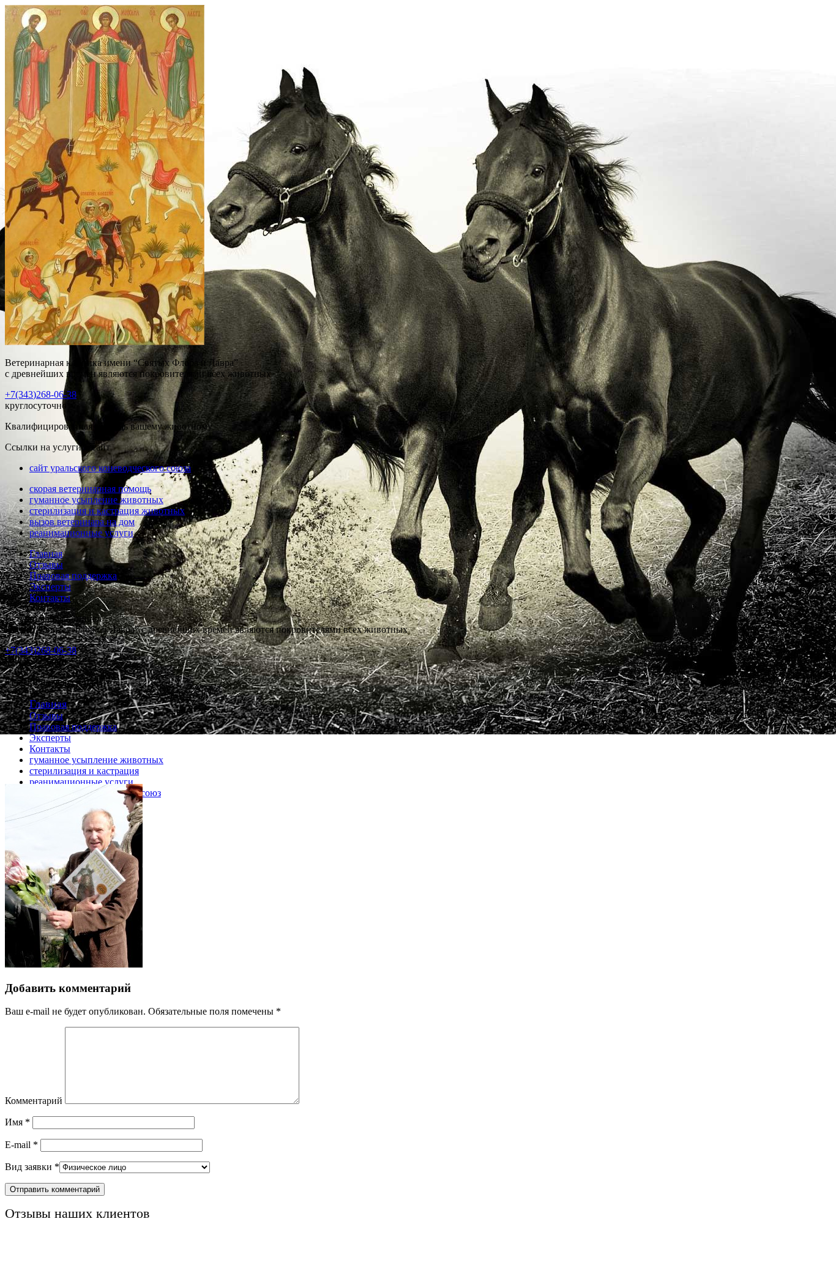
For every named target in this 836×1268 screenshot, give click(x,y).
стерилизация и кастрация (84, 771)
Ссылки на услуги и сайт (57, 682)
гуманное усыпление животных (96, 499)
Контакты (49, 597)
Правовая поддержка (73, 575)
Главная (45, 553)
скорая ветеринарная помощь (90, 488)
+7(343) (41, 394)
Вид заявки (32, 1167)
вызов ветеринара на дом (82, 522)
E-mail (21, 1144)
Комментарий (33, 1100)
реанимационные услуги (81, 533)
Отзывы (46, 564)
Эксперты (50, 586)
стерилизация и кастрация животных (107, 510)
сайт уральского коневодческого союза (110, 468)
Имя (17, 1122)
